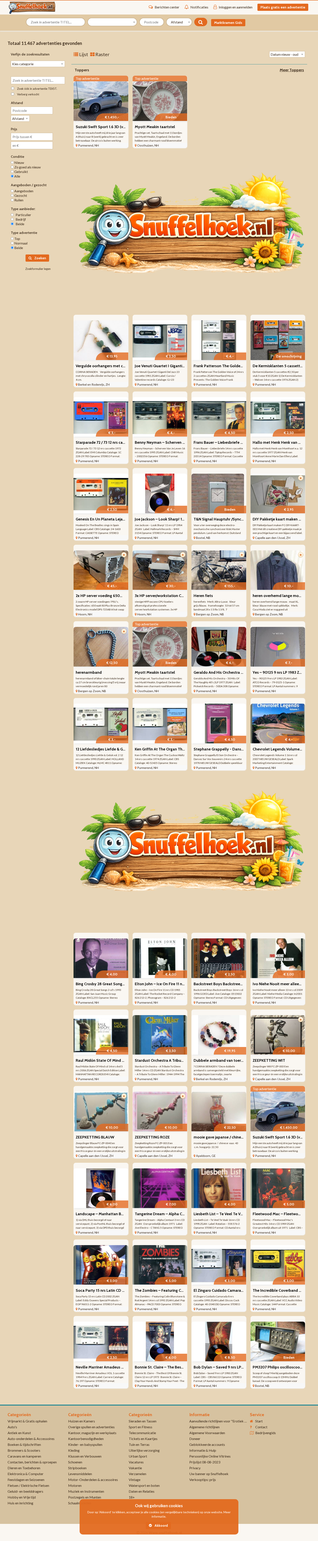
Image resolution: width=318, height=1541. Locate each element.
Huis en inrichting (20, 1503)
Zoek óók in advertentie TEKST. (36, 88)
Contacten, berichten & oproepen (32, 1462)
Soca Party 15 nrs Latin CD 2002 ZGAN (109, 1290)
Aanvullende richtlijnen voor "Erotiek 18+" (220, 1421)
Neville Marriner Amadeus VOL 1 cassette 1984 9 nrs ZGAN (126, 1367)
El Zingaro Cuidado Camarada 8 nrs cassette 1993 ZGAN (242, 1290)
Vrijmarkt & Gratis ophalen (27, 1421)
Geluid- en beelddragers (25, 1491)
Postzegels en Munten (84, 1497)
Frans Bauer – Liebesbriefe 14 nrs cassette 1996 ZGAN (240, 442)
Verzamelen (137, 1474)
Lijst (83, 54)
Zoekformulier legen (38, 269)
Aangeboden (23, 191)
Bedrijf (20, 219)
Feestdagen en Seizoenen (26, 1479)
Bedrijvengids (265, 1433)
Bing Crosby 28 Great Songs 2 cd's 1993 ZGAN (115, 984)
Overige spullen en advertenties (91, 1427)
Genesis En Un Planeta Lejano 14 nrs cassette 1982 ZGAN (124, 519)
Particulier (22, 215)
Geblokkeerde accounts (207, 1444)
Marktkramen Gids (228, 23)
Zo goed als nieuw (27, 167)
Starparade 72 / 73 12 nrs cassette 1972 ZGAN (114, 442)
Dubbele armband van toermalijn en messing (233, 1060)
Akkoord (161, 1525)
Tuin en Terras (139, 1444)
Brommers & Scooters (24, 1450)
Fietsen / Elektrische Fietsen (28, 1485)
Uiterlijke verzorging (144, 1450)
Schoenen (75, 1462)
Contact (261, 1427)
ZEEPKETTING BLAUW (95, 1137)
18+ (132, 1497)
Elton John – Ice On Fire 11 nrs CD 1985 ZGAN (173, 984)
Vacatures (136, 1462)
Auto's (12, 1427)
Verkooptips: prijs (202, 1479)
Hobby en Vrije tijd (22, 1497)
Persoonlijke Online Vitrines (210, 1456)
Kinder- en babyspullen (85, 1444)
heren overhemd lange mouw (278, 595)
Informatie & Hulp (202, 1450)
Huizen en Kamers (81, 1421)
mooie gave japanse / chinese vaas (224, 1137)
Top (17, 238)
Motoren (75, 1485)
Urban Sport (138, 1456)
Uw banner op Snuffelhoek (208, 1474)
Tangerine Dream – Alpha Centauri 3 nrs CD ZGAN (177, 1214)
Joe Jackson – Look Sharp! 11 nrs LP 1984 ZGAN (175, 519)
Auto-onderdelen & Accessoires (31, 1439)
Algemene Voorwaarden (207, 1433)
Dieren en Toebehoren (24, 1468)
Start (259, 1421)
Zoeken (40, 258)
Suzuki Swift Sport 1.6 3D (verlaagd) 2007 (112, 126)
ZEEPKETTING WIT (269, 1060)
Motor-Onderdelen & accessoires (93, 1479)
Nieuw (19, 162)
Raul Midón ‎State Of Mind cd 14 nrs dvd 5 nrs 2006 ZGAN (125, 1060)
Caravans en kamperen (24, 1456)
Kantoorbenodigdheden (86, 1439)
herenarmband (89, 672)
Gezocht (20, 195)
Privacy (195, 1468)
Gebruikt (21, 172)
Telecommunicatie (142, 1433)
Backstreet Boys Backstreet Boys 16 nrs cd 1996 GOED (240, 984)
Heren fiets (203, 595)
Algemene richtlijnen (204, 1427)
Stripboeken (77, 1468)
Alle (17, 176)
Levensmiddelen (80, 1474)
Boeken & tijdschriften (24, 1444)
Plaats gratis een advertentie (282, 7)
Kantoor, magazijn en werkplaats (92, 1433)
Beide (19, 224)
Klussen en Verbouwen (84, 1456)
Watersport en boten (144, 1485)
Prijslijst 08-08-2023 (204, 1462)
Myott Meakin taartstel (155, 126)
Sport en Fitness (140, 1427)
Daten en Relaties (141, 1491)
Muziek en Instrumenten (86, 1491)
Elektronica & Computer (25, 1474)
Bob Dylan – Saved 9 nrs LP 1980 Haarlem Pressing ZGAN (243, 1367)
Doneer (194, 1439)
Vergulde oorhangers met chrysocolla (108, 366)
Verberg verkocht (27, 94)
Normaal (20, 243)
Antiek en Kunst (19, 1433)
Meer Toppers (292, 70)
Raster (102, 54)
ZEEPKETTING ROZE (152, 1137)
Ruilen (18, 200)
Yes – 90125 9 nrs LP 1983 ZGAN (280, 672)
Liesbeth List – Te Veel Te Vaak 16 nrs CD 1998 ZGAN (238, 1214)
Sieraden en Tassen (142, 1421)
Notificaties (199, 7)
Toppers (82, 70)
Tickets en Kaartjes (143, 1439)
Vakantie (135, 1468)
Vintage (134, 1479)
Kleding (74, 1450)
